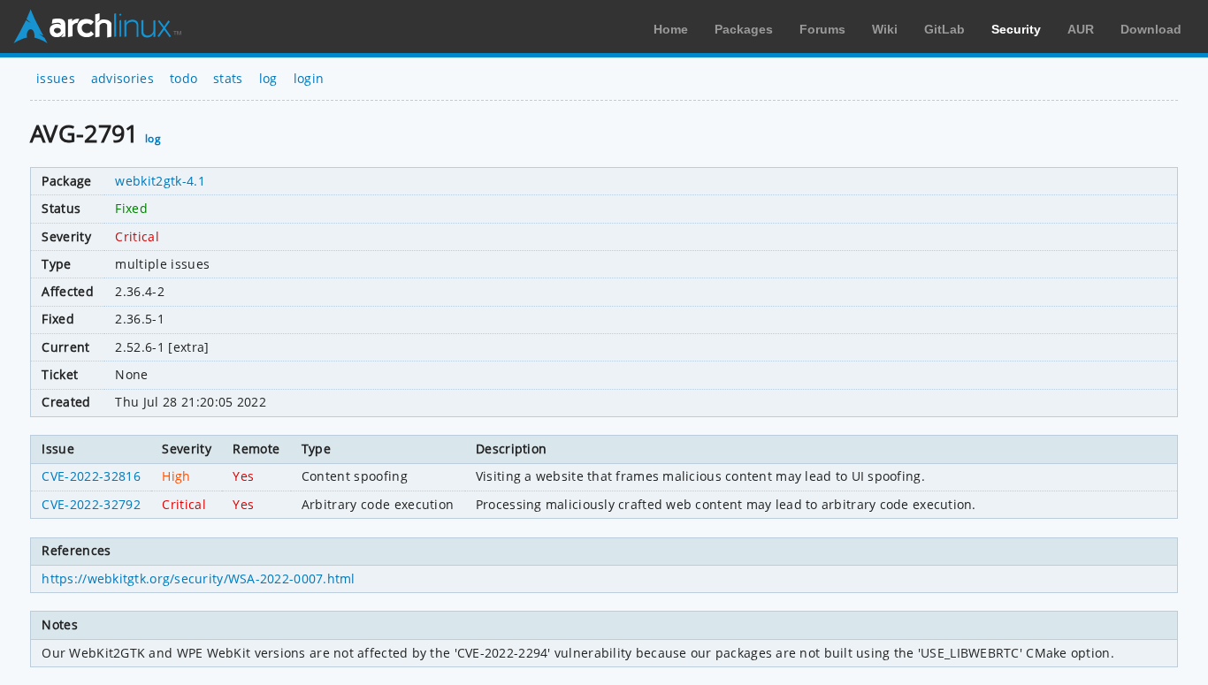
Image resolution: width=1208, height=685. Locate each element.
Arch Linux (97, 26)
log (268, 78)
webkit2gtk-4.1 (159, 180)
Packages (744, 29)
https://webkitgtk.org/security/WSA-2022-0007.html (198, 578)
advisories (122, 78)
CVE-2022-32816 (91, 476)
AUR (1080, 29)
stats (228, 78)
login (309, 78)
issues (55, 78)
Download (1150, 29)
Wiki (885, 29)
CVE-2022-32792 (91, 504)
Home (671, 29)
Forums (822, 29)
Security (1016, 29)
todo (183, 78)
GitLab (944, 29)
